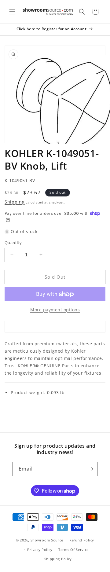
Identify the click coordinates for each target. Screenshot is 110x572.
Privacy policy (39, 549)
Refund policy (81, 540)
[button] (12, 11)
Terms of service (73, 549)
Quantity (13, 242)
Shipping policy (58, 558)
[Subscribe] (90, 469)
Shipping (15, 202)
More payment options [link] (55, 310)
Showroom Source (47, 540)
